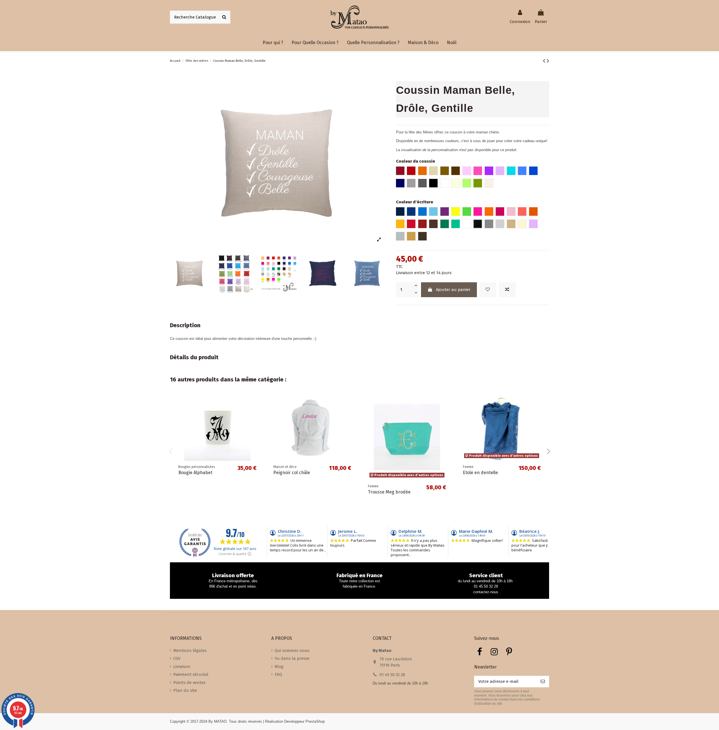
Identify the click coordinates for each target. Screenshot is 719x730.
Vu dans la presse (292, 658)
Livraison (181, 666)
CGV (176, 658)
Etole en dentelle (480, 472)
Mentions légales (190, 650)
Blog (279, 666)
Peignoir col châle (291, 472)
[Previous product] (545, 61)
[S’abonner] (542, 681)
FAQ (278, 674)
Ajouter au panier (453, 289)
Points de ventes (189, 682)
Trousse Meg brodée (389, 492)
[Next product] (548, 61)
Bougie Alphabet (195, 472)
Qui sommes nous (292, 650)
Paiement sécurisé (190, 674)
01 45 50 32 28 (392, 674)
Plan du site (185, 690)
